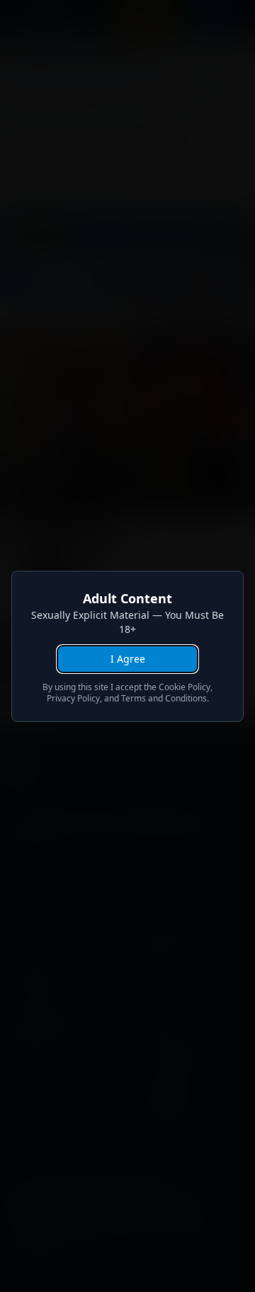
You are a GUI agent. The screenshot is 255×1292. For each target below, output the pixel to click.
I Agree (127, 658)
